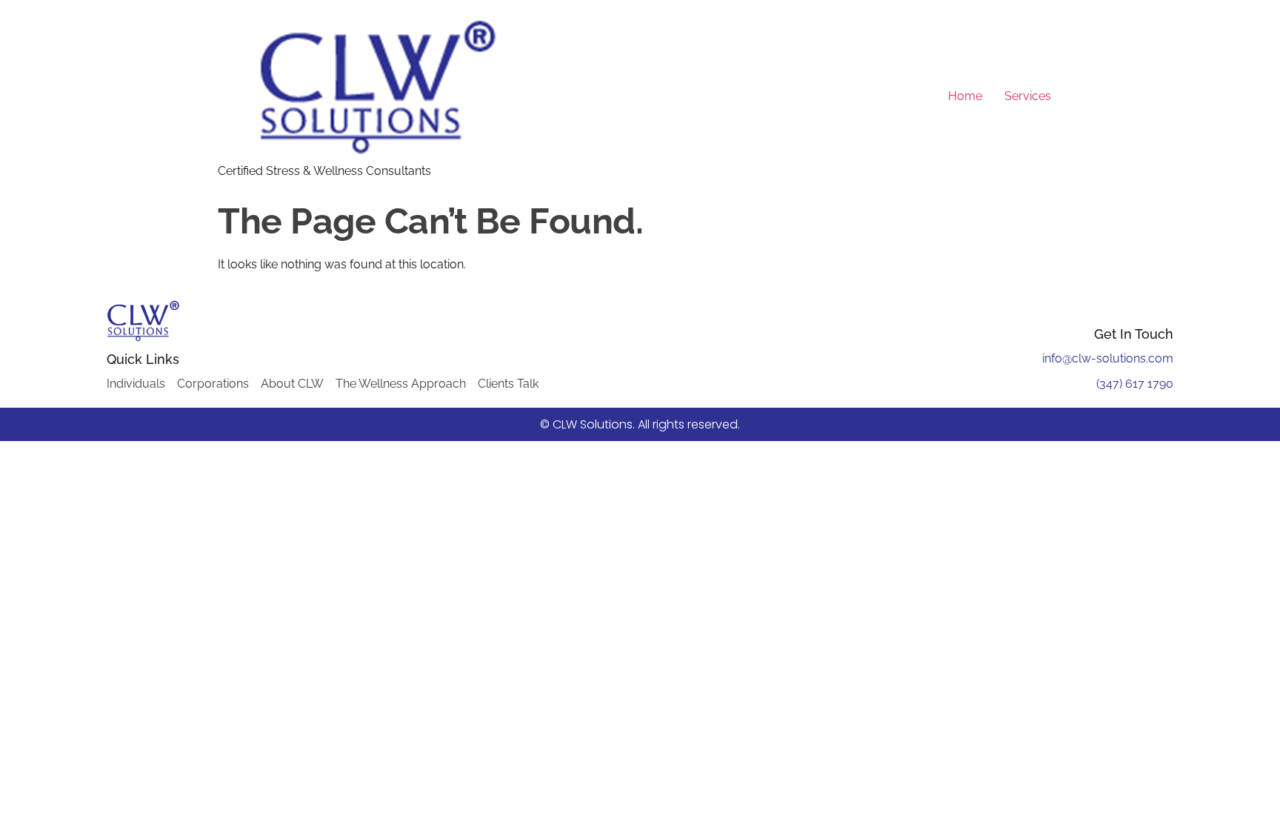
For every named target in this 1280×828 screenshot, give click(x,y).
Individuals (136, 384)
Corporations (213, 384)
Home (965, 96)
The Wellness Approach (401, 384)
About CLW (292, 384)
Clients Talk (508, 384)
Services (1027, 96)
